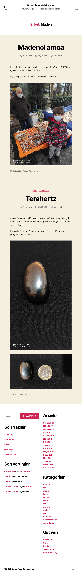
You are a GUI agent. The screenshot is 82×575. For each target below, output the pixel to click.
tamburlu (44, 190)
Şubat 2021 (48, 461)
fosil (45, 488)
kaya (45, 494)
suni (35, 190)
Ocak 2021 (48, 464)
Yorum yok (58, 56)
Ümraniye (37, 171)
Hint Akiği (8, 449)
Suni (21, 394)
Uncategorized (50, 520)
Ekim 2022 (48, 426)
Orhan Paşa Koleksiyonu (41, 5)
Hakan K (28, 486)
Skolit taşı (8, 434)
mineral (46, 507)
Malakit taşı (9, 471)
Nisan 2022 (48, 432)
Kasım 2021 (48, 436)
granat (46, 491)
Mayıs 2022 (48, 429)
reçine (46, 510)
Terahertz (41, 198)
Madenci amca (41, 47)
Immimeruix (24, 471)
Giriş (45, 543)
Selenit (7, 444)
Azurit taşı (9, 439)
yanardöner (48, 523)
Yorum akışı (48, 549)
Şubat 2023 (48, 423)
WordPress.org (50, 552)
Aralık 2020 (48, 468)
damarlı (46, 484)
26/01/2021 (43, 56)
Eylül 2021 (48, 442)
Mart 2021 (48, 458)
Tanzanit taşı (10, 454)
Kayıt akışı (48, 546)
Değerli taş (17, 171)
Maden (25, 171)
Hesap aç (47, 540)
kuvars (46, 504)
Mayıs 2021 (48, 452)
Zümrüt (7, 476)
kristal (46, 497)
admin (29, 56)
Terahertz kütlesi (12, 486)
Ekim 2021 (48, 439)
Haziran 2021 (49, 448)
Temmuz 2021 (49, 445)
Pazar (31, 171)
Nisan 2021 (48, 455)
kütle (45, 500)
